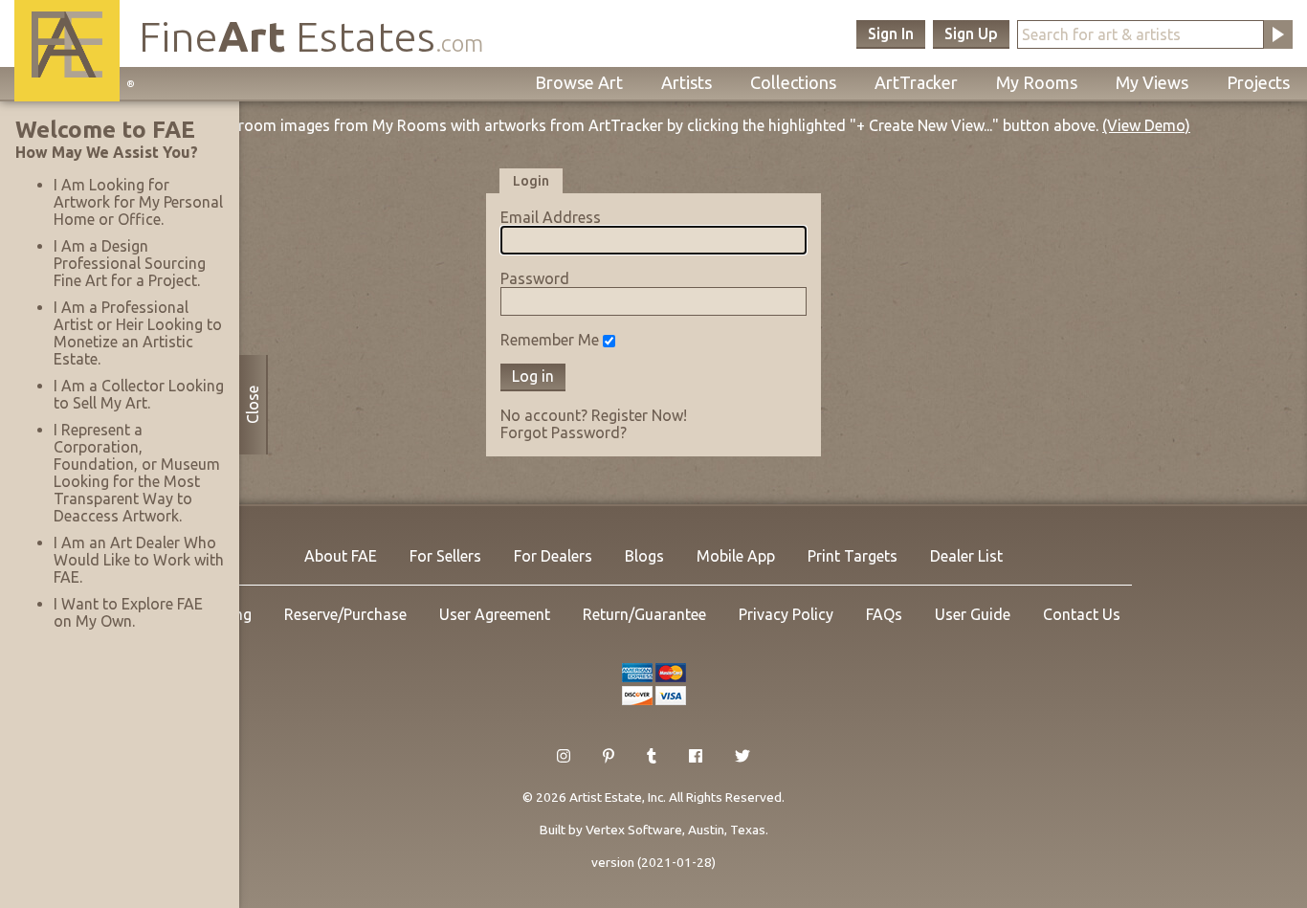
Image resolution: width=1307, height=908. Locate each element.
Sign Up (971, 33)
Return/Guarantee (644, 614)
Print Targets (852, 556)
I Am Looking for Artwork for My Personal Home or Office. (138, 202)
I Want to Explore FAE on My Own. (128, 612)
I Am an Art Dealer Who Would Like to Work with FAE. (139, 560)
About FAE (340, 556)
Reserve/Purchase (345, 614)
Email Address (550, 217)
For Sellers (445, 556)
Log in (533, 376)
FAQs (884, 614)
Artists (686, 82)
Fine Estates (311, 36)
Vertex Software (634, 829)
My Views (1152, 82)
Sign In (891, 33)
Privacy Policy (786, 614)
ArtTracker (916, 82)
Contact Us (1081, 614)
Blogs (644, 556)
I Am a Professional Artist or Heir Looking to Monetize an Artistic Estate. (138, 333)
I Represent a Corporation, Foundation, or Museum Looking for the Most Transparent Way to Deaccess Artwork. (137, 472)
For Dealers (553, 556)
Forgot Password (560, 432)
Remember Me (549, 339)
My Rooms (1036, 82)
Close (252, 405)
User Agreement (494, 614)
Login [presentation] (531, 180)
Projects (1258, 82)
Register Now (637, 415)
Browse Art (579, 82)
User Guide (972, 614)
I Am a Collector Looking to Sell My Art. (139, 394)
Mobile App (736, 556)
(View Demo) (1146, 125)
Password (534, 278)
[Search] (1278, 34)
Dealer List (966, 556)
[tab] (531, 180)
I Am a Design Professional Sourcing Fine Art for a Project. (130, 263)
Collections (793, 82)
